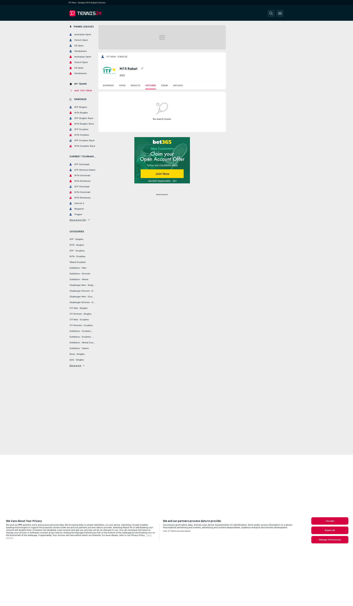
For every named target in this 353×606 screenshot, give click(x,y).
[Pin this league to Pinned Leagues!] (142, 69)
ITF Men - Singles (116, 56)
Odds (122, 85)
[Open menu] (280, 13)
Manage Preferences (330, 539)
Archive (178, 85)
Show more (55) (77, 220)
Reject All (330, 530)
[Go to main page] (94, 13)
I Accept (329, 521)
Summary (108, 85)
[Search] (271, 13)
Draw (164, 85)
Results (135, 85)
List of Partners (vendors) (176, 531)
